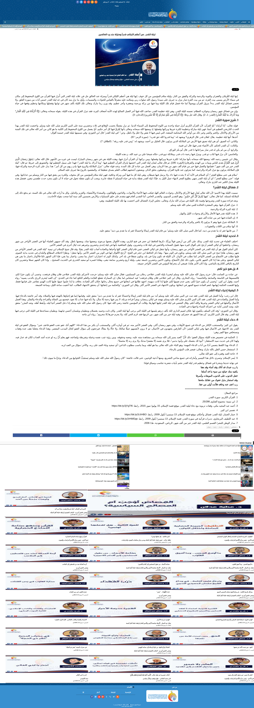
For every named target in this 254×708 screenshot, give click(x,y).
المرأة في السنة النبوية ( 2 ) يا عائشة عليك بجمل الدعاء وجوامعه (222, 446)
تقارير (141, 22)
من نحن (148, 22)
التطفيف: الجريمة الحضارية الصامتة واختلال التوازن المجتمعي (109, 26)
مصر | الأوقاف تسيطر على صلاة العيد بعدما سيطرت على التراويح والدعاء (221, 474)
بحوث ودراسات (213, 22)
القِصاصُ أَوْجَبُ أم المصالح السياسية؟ (45, 26)
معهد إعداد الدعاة (157, 22)
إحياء (214, 427)
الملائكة (226, 427)
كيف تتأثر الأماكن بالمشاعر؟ (233, 467)
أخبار (238, 22)
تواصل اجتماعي (184, 22)
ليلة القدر (233, 427)
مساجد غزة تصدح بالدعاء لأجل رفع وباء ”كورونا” (103, 460)
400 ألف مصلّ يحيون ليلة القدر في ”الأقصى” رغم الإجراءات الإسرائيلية (97, 467)
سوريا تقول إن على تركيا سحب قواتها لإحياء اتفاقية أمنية (224, 481)
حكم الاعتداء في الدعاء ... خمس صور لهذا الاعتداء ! (226, 460)
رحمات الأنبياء (237, 453)
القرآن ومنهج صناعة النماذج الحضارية (163, 26)
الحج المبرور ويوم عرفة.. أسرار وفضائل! (106, 481)
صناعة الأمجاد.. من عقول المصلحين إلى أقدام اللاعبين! (215, 26)
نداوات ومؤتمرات (196, 22)
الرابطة (244, 22)
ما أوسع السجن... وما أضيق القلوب (187, 26)
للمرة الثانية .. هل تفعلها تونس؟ (139, 26)
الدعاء (220, 427)
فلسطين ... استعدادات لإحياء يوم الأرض (106, 446)
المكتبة (168, 22)
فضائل (208, 427)
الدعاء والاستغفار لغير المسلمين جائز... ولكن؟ (104, 453)
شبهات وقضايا (224, 22)
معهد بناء (175, 22)
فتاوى (232, 22)
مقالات (204, 22)
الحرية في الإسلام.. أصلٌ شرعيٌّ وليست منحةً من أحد (74, 26)
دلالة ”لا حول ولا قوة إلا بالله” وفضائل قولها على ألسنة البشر (99, 474)
